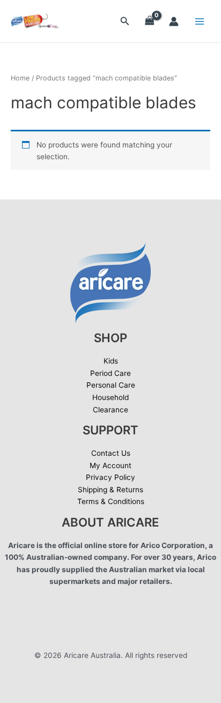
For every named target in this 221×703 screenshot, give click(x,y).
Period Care (110, 373)
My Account (110, 465)
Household (110, 397)
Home (20, 78)
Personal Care (110, 385)
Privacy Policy (110, 477)
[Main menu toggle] (199, 21)
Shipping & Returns (110, 489)
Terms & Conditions (110, 501)
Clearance (110, 409)
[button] (125, 21)
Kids (111, 361)
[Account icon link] (174, 21)
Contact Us (110, 453)
